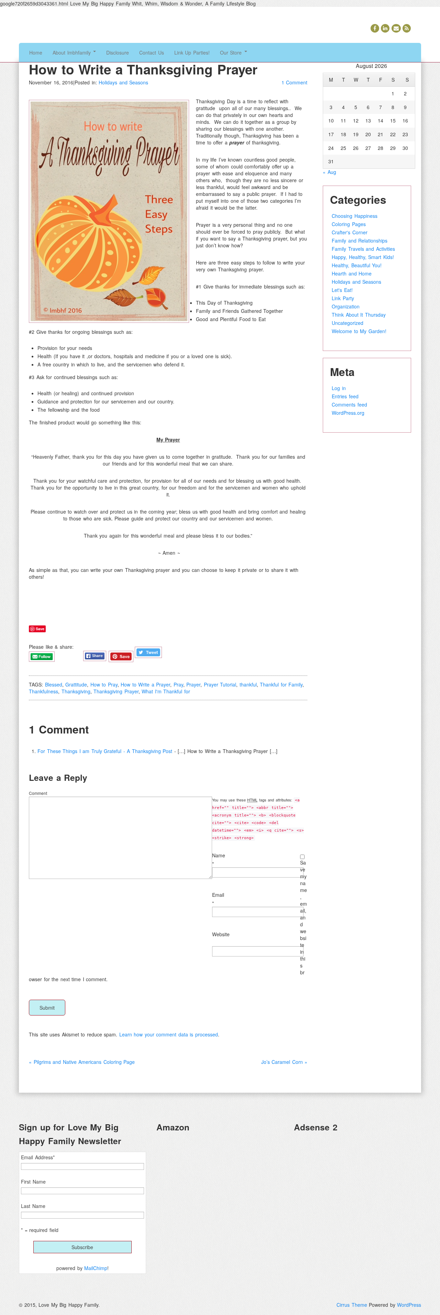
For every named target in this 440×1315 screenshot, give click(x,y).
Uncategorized (347, 322)
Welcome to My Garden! (359, 331)
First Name (33, 1181)
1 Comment (295, 82)
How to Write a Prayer (145, 684)
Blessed (53, 684)
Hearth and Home (352, 273)
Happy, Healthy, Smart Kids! (363, 257)
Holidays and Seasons (123, 82)
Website (221, 934)
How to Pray (104, 684)
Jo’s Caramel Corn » (284, 1061)
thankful (248, 684)
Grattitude (76, 684)
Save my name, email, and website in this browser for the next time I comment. (168, 921)
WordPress (409, 1304)
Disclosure (117, 52)
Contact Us (151, 52)
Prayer (193, 684)
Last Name (33, 1205)
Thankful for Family (281, 684)
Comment (38, 793)
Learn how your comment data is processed (168, 1034)
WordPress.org (348, 412)
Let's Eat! (342, 289)
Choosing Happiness (354, 215)
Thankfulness (43, 691)
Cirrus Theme (352, 1304)
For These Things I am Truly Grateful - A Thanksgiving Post (104, 751)
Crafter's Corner (349, 232)
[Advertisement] (357, 1186)
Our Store (232, 52)
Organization (346, 306)
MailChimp (95, 1268)
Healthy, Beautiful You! (357, 265)
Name (218, 855)
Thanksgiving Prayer (116, 691)
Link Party (343, 298)
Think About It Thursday (359, 314)
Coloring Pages (349, 224)
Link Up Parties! (192, 52)
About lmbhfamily (72, 52)
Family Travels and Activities (363, 248)
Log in (339, 388)
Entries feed (345, 396)
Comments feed (349, 404)
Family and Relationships (359, 240)
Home (35, 52)
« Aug (329, 171)
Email (218, 894)
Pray (178, 684)
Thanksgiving (76, 691)
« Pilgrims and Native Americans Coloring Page (82, 1061)
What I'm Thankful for (166, 691)
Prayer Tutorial (220, 684)
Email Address (38, 1157)
